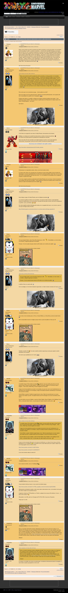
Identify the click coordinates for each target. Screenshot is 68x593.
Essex (8, 234)
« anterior (58, 35)
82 (14, 36)
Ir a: (54, 576)
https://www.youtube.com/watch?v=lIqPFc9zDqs (29, 447)
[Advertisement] (34, 22)
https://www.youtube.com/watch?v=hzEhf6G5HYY (29, 449)
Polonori (9, 44)
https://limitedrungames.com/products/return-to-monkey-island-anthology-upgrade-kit (37, 209)
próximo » (62, 35)
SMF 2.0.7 (5, 589)
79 (10, 36)
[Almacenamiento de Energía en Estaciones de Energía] (7, 530)
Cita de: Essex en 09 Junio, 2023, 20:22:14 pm (26, 273)
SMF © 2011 (11, 589)
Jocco (8, 128)
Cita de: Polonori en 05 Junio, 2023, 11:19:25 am (27, 73)
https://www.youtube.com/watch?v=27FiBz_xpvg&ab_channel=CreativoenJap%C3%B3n (37, 486)
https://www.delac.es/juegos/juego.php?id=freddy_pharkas (31, 147)
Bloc (64, 589)
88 (16, 36)
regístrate (26, 12)
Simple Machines (18, 589)
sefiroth (8, 378)
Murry (8, 68)
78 (9, 36)
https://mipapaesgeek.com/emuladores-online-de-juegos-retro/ (45, 533)
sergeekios (9, 523)
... (8, 36)
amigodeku (9, 415)
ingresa (21, 12)
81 (13, 36)
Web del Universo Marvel (9, 27)
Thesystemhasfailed (45, 27)
